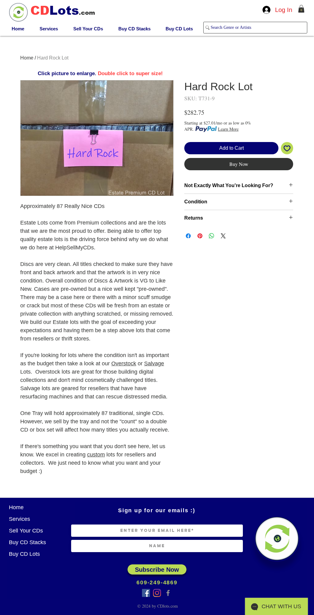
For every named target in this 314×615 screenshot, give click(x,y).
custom (96, 455)
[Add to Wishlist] (287, 148)
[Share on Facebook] (188, 236)
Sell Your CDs (26, 531)
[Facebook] (168, 593)
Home (26, 57)
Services (19, 519)
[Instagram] (157, 593)
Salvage (154, 363)
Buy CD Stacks (27, 542)
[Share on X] (223, 236)
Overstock (123, 363)
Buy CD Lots (24, 554)
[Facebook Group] (146, 593)
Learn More (228, 129)
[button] (301, 9)
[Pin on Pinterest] (200, 236)
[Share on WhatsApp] (211, 236)
